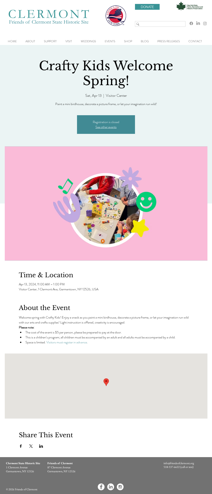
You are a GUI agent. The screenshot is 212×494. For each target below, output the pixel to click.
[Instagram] (205, 23)
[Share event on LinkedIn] (41, 446)
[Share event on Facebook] (21, 446)
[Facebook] (191, 23)
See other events (106, 127)
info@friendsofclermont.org (179, 463)
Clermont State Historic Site (23, 463)
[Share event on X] (31, 446)
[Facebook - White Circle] (101, 486)
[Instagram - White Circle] (120, 486)
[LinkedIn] (198, 23)
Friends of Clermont (60, 463)
